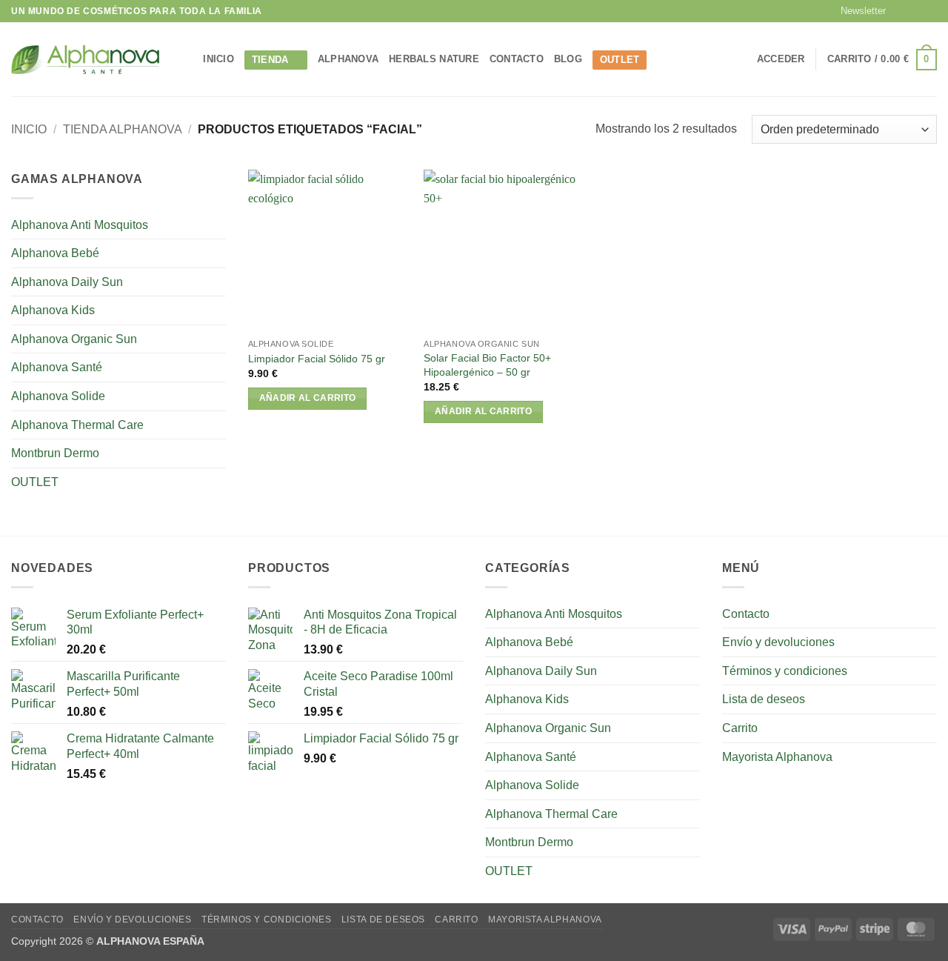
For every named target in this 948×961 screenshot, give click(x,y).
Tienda (270, 59)
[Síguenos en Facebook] (901, 11)
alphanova (348, 58)
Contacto (517, 58)
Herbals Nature (434, 58)
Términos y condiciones (784, 671)
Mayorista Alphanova (777, 757)
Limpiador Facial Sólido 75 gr (316, 359)
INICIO (218, 58)
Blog (568, 58)
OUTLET (620, 59)
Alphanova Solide (58, 396)
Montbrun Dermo (55, 453)
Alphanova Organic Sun (74, 339)
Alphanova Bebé (55, 253)
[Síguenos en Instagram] (915, 11)
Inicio (29, 129)
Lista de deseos (763, 699)
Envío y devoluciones (778, 642)
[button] (856, 11)
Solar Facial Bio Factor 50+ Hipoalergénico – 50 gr (487, 365)
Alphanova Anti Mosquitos (79, 225)
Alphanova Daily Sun (67, 282)
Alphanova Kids (53, 310)
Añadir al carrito (307, 397)
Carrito (740, 728)
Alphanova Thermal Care (77, 425)
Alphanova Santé (56, 367)
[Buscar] (187, 59)
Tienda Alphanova (122, 129)
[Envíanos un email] (929, 11)
